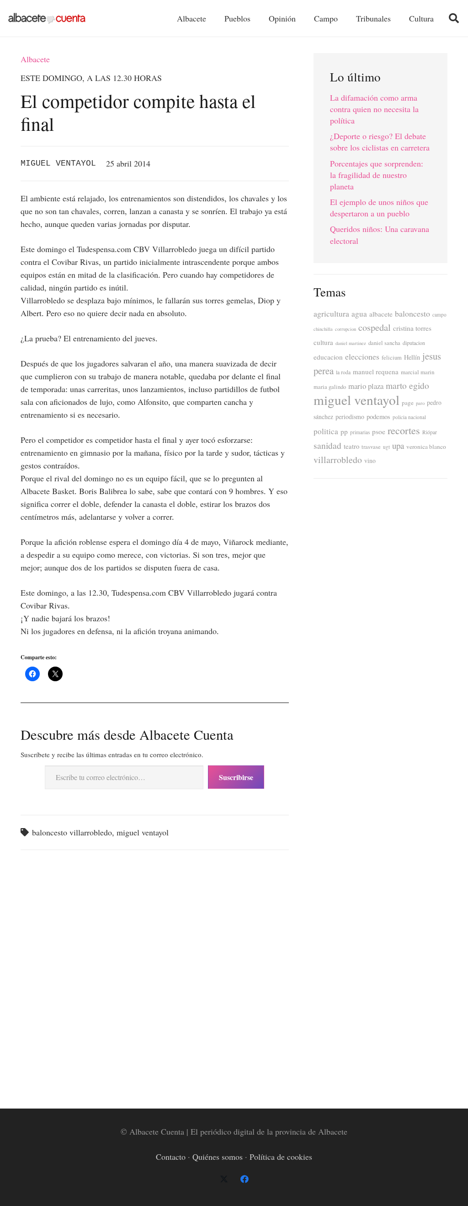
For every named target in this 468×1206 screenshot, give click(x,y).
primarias (360, 432)
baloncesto (412, 313)
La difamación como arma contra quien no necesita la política (374, 109)
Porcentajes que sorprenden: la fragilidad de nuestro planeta (376, 175)
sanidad (327, 445)
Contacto (171, 1156)
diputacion (414, 342)
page (408, 402)
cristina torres (412, 328)
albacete (381, 313)
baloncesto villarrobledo (72, 832)
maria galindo (330, 387)
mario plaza (365, 386)
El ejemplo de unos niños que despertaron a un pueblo (379, 207)
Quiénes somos (217, 1156)
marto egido (407, 385)
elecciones (362, 356)
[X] (223, 1179)
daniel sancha (384, 343)
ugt (386, 446)
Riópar (429, 432)
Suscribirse (236, 777)
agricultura (331, 313)
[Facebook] (244, 1179)
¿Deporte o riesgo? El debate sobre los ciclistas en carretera (380, 141)
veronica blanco (426, 446)
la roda (343, 372)
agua (359, 313)
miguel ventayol (143, 832)
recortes (404, 430)
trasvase (371, 447)
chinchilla (323, 329)
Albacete (35, 59)
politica (326, 431)
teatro (351, 446)
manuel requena (376, 371)
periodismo (349, 416)
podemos (378, 416)
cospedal (374, 327)
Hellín (412, 357)
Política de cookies (281, 1156)
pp (344, 431)
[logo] (46, 18)
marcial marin (418, 372)
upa (398, 445)
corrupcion (345, 329)
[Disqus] (155, 974)
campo (439, 314)
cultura (323, 342)
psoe (378, 431)
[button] (454, 18)
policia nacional (409, 417)
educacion (328, 356)
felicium (392, 357)
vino (370, 461)
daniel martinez (350, 343)
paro (420, 403)
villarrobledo (338, 459)
